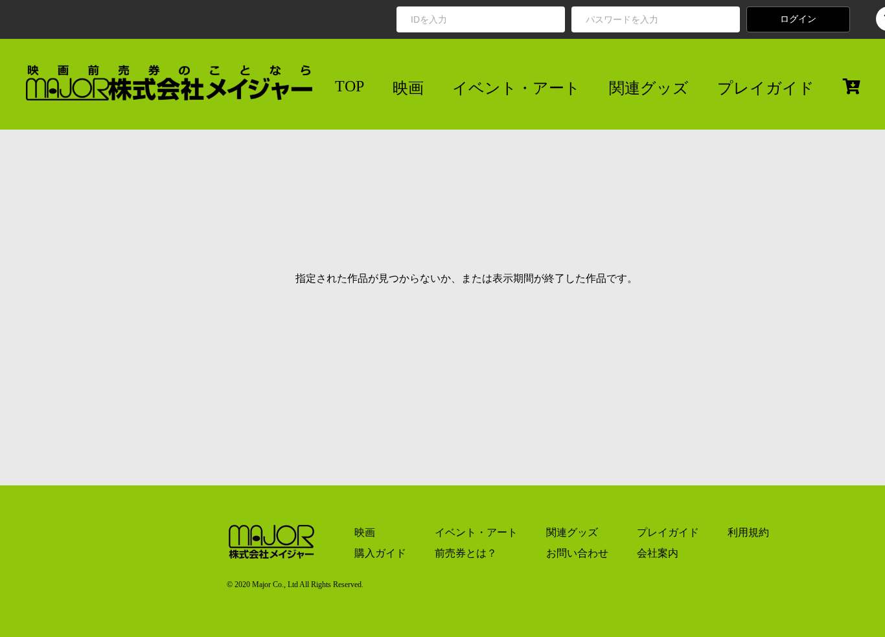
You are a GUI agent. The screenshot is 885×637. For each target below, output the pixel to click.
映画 (408, 88)
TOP (349, 86)
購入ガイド (380, 553)
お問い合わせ (577, 553)
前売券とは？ (466, 553)
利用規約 (748, 532)
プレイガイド (765, 88)
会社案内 (657, 553)
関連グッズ (649, 88)
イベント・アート (516, 88)
